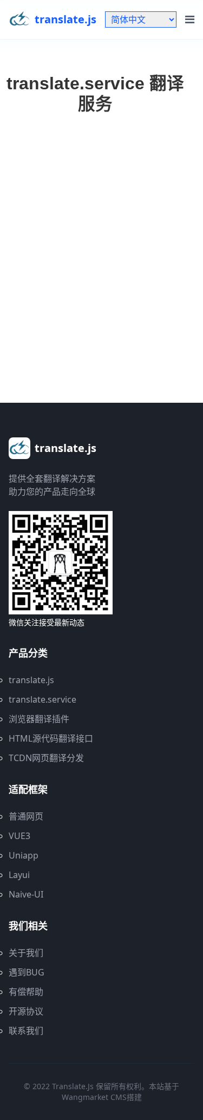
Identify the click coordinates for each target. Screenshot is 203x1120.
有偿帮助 (26, 992)
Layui (19, 875)
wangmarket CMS (94, 1097)
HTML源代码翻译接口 (51, 738)
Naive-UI (26, 894)
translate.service (42, 699)
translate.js (31, 680)
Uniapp (23, 855)
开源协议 (26, 1011)
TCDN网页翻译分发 (46, 758)
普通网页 (26, 816)
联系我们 (26, 1031)
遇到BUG (26, 972)
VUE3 (19, 836)
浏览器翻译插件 (39, 719)
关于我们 (26, 953)
